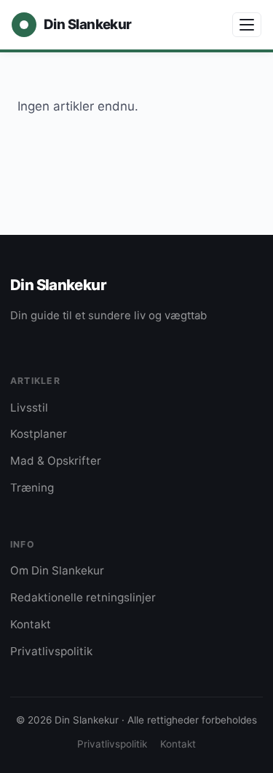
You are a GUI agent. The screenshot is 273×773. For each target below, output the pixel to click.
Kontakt (30, 624)
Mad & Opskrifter (55, 461)
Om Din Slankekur (57, 570)
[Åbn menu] (246, 24)
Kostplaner (38, 434)
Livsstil (29, 407)
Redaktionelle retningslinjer (83, 597)
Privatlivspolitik (51, 651)
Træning (32, 487)
